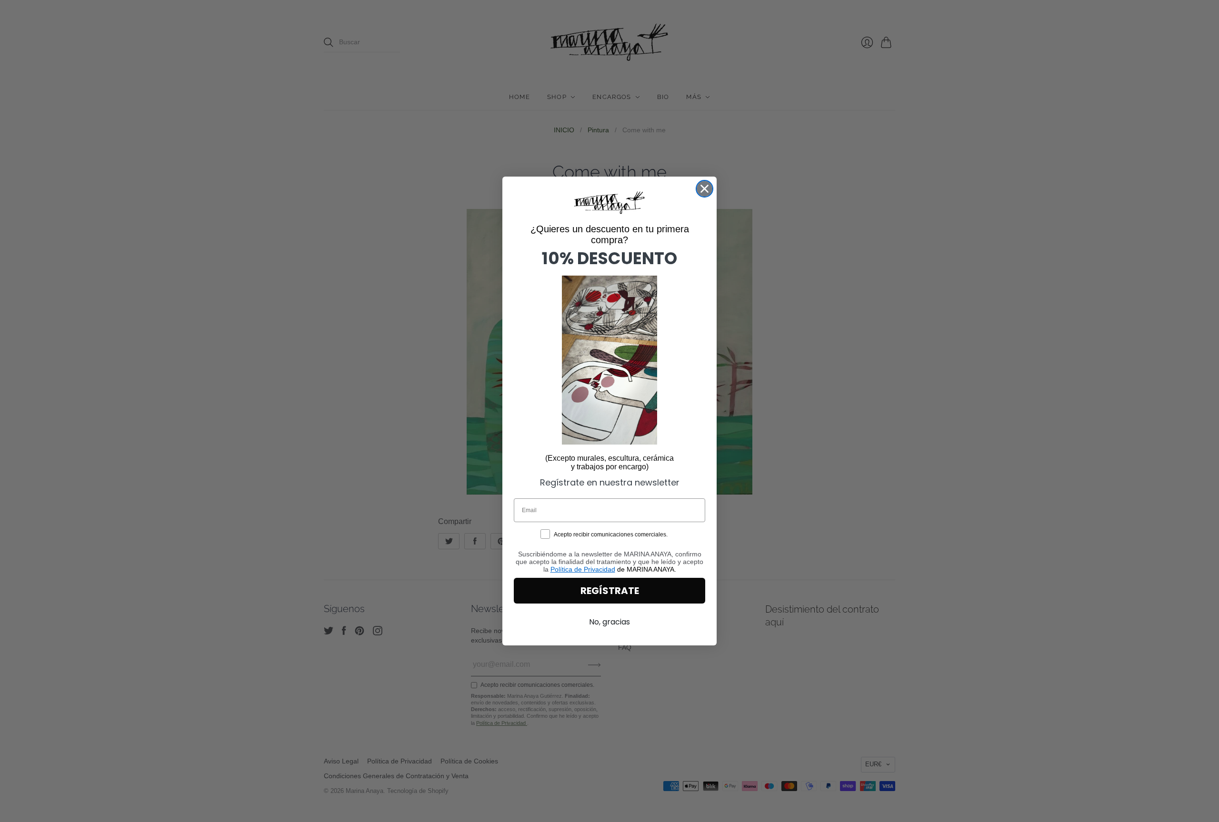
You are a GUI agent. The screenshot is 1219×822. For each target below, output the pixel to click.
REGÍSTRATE (609, 590)
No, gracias (609, 621)
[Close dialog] (704, 188)
